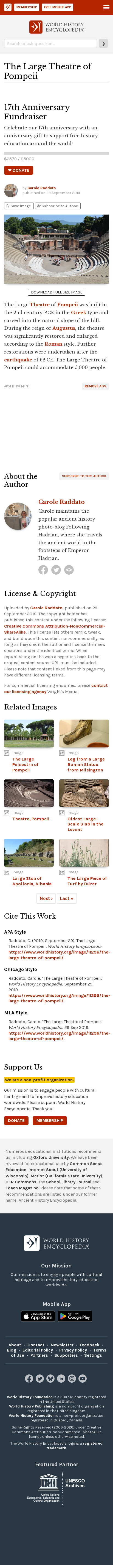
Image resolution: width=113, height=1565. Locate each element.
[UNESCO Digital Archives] (56, 1487)
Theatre (40, 304)
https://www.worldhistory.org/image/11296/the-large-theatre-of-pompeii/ (59, 954)
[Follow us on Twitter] (40, 1381)
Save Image (18, 206)
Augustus (63, 328)
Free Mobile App (57, 7)
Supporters (66, 1355)
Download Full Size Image (56, 292)
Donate (16, 1120)
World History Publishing (31, 1406)
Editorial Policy (37, 1350)
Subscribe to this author (84, 476)
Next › (46, 898)
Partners (39, 1355)
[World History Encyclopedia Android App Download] (75, 1317)
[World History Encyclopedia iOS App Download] (38, 1317)
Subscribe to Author (57, 206)
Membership (26, 7)
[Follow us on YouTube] (83, 1381)
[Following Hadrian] (69, 570)
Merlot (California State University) (66, 1175)
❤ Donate (18, 170)
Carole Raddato (41, 188)
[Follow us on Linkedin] (62, 1381)
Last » (67, 898)
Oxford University (51, 1157)
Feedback (90, 1344)
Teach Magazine (21, 1187)
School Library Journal (68, 1181)
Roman (53, 344)
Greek (78, 312)
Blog (11, 1350)
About (15, 1344)
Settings (93, 1355)
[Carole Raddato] (43, 570)
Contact (35, 1344)
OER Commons (20, 1181)
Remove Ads (95, 386)
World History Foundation (30, 1397)
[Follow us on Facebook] (30, 1381)
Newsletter (62, 1344)
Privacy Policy (73, 1350)
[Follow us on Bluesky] (51, 1381)
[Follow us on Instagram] (72, 1381)
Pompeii (67, 304)
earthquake (18, 360)
